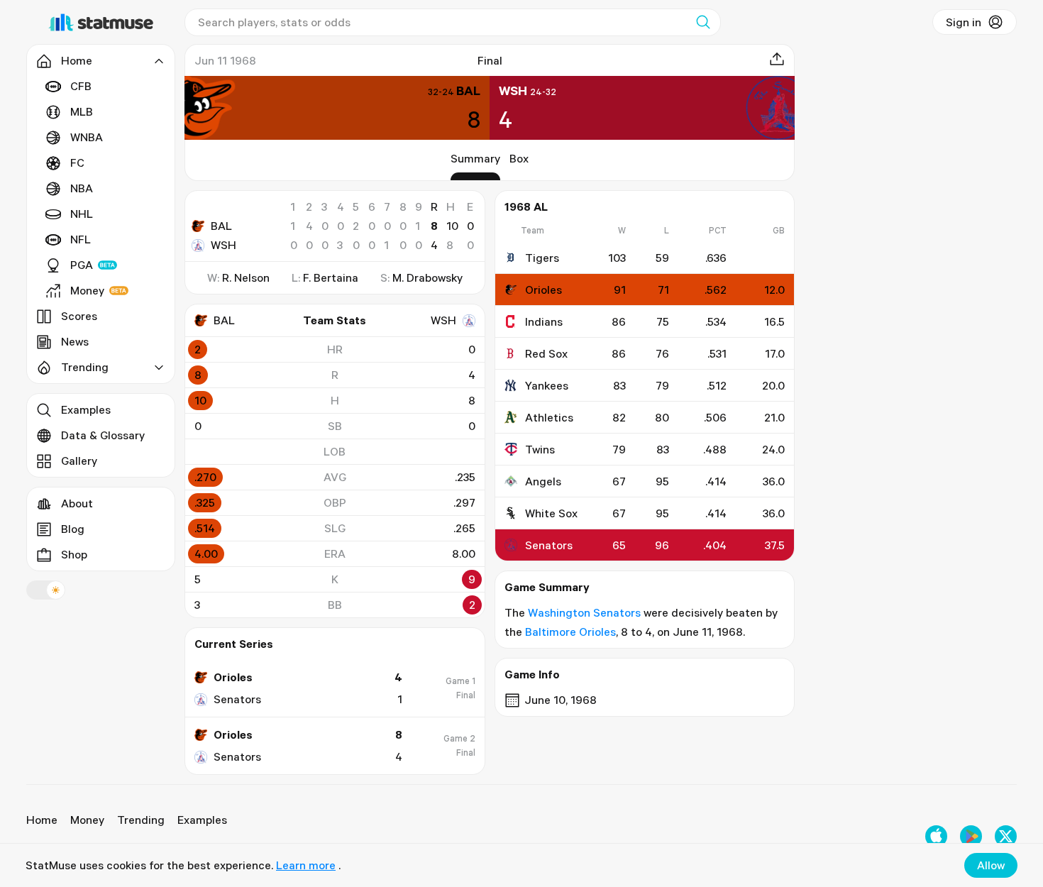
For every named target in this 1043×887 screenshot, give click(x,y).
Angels (543, 481)
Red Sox (546, 353)
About (77, 503)
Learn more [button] (306, 865)
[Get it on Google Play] (971, 836)
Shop (74, 554)
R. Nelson (246, 277)
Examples (86, 409)
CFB (81, 86)
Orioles (543, 289)
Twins (540, 449)
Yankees (546, 385)
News (75, 341)
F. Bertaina (330, 277)
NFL (80, 239)
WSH (223, 245)
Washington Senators (584, 612)
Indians (544, 321)
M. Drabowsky (427, 277)
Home (41, 819)
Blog (72, 528)
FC (77, 162)
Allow (991, 865)
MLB (81, 111)
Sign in (963, 22)
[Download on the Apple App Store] (936, 836)
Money (87, 290)
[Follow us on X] (1005, 836)
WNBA (86, 137)
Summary (475, 158)
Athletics (549, 417)
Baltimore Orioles (570, 631)
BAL (221, 225)
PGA (81, 264)
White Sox (551, 513)
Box (519, 158)
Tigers (542, 257)
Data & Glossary (103, 435)
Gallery (79, 460)
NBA (81, 188)
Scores (79, 316)
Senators (549, 545)
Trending (141, 819)
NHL (81, 213)
